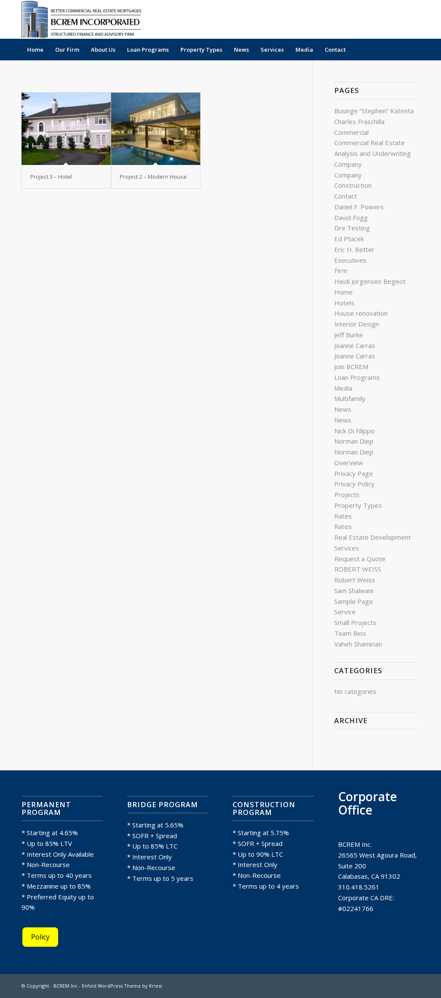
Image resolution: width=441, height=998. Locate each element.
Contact (345, 196)
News (342, 409)
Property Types (358, 505)
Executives (350, 260)
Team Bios (350, 633)
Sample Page (353, 601)
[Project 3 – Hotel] (66, 129)
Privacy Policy (354, 483)
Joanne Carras (354, 345)
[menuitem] (35, 49)
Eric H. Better (354, 249)
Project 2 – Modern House (153, 176)
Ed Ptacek (349, 238)
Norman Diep (353, 441)
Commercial (351, 132)
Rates (343, 516)
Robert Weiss (354, 579)
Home (343, 292)
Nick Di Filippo (354, 430)
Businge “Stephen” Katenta (374, 110)
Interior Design (356, 324)
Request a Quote (359, 558)
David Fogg (351, 217)
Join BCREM (351, 366)
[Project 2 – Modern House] (155, 129)
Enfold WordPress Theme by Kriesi (122, 985)
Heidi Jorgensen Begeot (370, 281)
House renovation (361, 313)
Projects (347, 494)
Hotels (344, 302)
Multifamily (350, 398)
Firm (340, 270)
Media (343, 388)
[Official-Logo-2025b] (84, 19)
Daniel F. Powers (359, 206)
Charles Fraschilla (359, 121)
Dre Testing (352, 228)
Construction (353, 185)
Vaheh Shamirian (358, 644)
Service (345, 611)
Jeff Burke (348, 334)
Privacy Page (353, 473)
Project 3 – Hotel (51, 176)
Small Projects (355, 622)
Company (348, 164)
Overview (348, 462)
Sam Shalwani (353, 590)
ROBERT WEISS (357, 569)
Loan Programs (357, 377)
